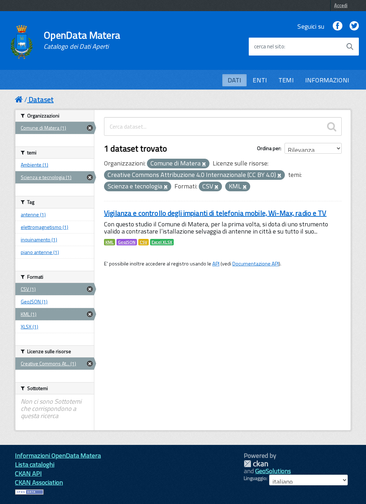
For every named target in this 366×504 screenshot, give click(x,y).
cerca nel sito (269, 46)
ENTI (260, 80)
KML (109, 242)
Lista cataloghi (34, 464)
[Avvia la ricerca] (350, 47)
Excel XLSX (162, 242)
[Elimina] (204, 164)
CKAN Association (39, 482)
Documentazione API (255, 264)
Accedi (340, 5)
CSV (143, 242)
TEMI (286, 80)
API (215, 264)
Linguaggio (255, 478)
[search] (331, 126)
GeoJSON (126, 242)
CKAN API (28, 473)
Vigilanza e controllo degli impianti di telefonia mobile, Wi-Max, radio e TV (215, 213)
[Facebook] (337, 26)
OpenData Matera (82, 40)
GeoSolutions (273, 471)
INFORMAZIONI (327, 80)
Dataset (41, 99)
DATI (235, 80)
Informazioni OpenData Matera (58, 455)
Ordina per (268, 148)
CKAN (256, 463)
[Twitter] (354, 26)
